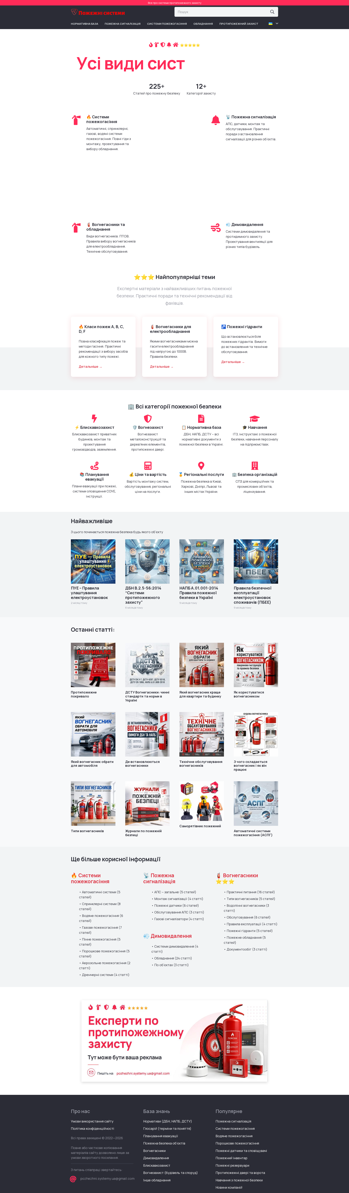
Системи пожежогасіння (235, 1128)
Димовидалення (156, 1158)
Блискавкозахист (156, 1165)
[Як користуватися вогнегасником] (256, 665)
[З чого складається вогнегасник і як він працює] (256, 734)
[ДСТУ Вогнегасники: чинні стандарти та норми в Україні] (147, 665)
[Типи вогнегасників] (93, 803)
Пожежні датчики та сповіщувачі (241, 1150)
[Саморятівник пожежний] (201, 801)
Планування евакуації (160, 1136)
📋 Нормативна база (201, 427)
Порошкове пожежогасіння (237, 1143)
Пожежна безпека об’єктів (164, 1143)
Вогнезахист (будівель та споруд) (170, 1172)
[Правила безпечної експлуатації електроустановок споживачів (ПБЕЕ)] (256, 561)
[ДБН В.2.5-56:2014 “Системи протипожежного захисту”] (147, 561)
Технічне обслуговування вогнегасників (200, 763)
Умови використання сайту (92, 1121)
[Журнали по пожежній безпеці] (147, 803)
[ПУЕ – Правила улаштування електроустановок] (93, 561)
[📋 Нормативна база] (201, 419)
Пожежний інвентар (231, 1158)
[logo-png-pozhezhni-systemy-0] (98, 12)
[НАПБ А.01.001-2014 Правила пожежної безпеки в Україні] (201, 561)
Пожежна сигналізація (233, 1121)
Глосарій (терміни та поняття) (167, 1128)
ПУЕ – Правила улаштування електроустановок (89, 592)
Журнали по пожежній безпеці (143, 833)
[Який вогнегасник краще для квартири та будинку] (201, 665)
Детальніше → (90, 366)
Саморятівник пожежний (200, 826)
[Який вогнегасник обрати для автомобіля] (93, 734)
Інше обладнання (157, 1180)
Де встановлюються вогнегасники (142, 763)
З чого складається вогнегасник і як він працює (250, 765)
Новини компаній (229, 1187)
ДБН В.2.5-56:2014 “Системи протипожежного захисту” (143, 595)
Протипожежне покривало (84, 694)
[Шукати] (272, 12)
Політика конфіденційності (92, 1128)
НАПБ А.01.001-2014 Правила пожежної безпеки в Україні (198, 592)
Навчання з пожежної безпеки (239, 1180)
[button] (273, 23)
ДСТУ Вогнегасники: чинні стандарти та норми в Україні (147, 696)
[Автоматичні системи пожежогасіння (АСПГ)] (256, 803)
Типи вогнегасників (87, 831)
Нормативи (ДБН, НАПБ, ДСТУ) (167, 1121)
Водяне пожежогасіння (234, 1136)
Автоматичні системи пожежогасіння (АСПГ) (253, 833)
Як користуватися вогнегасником (249, 694)
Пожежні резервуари (232, 1165)
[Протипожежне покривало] (93, 665)
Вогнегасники (154, 1150)
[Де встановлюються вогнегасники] (147, 734)
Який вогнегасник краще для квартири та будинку (200, 694)
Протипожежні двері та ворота (240, 1172)
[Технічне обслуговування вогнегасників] (201, 734)
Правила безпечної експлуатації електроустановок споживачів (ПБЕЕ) (252, 595)
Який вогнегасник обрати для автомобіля (92, 763)
